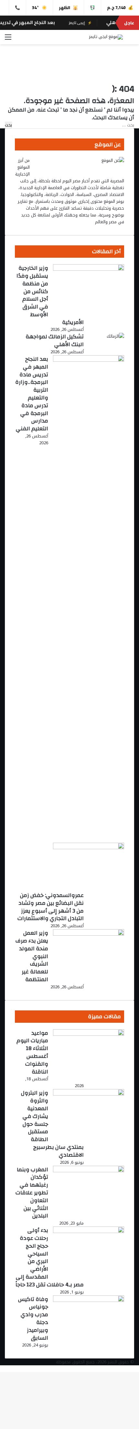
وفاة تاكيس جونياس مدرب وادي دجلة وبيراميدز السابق (33, 1318)
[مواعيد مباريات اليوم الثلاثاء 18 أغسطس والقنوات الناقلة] (88, 1034)
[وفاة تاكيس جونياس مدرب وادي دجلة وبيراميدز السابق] (88, 1300)
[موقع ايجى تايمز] (106, 37)
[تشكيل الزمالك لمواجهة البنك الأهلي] (115, 336)
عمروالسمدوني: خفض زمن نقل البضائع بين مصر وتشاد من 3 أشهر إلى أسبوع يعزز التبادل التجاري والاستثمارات (50, 906)
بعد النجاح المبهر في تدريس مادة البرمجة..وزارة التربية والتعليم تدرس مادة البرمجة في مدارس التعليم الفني (31, 394)
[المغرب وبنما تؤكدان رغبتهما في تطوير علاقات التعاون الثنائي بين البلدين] (88, 1171)
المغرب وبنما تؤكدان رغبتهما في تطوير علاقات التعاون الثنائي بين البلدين (32, 1192)
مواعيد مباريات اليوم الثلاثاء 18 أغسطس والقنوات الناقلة (32, 1052)
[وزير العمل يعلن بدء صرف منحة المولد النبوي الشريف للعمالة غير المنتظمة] (88, 934)
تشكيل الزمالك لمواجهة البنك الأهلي (55, 340)
